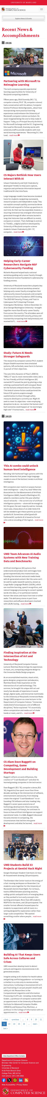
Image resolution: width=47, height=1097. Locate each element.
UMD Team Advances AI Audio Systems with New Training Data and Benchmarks (22, 557)
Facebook (4, 1080)
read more (13, 135)
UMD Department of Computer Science (19, 9)
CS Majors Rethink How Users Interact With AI (22, 176)
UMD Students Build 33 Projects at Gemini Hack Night (23, 866)
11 (41, 1019)
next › (35, 1024)
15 (19, 1024)
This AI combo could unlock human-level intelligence (21, 467)
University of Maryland (23, 2)
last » (5, 1028)
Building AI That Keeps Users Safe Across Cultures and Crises (22, 958)
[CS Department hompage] (23, 1090)
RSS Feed (26, 1080)
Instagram (15, 1080)
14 (14, 1024)
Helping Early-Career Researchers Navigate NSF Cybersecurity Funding (20, 264)
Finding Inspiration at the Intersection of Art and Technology (20, 656)
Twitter (9, 1080)
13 (9, 1024)
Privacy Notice (22, 1084)
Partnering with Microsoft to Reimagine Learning (22, 82)
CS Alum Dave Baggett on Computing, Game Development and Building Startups (21, 767)
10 (36, 1019)
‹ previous (15, 1019)
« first (5, 1019)
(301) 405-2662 (18, 1075)
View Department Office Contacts (14, 1056)
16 (24, 1024)
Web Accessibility (8, 1084)
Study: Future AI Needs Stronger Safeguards (18, 354)
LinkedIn (21, 1080)
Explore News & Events (23, 18)
